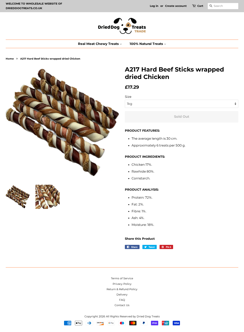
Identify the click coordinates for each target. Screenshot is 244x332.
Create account (176, 6)
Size (128, 97)
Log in (154, 6)
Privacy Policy (122, 284)
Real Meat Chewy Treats (99, 44)
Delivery (122, 294)
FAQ (122, 300)
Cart (200, 6)
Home (10, 58)
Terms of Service (122, 278)
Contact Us (122, 305)
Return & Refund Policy (122, 289)
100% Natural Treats (147, 44)
